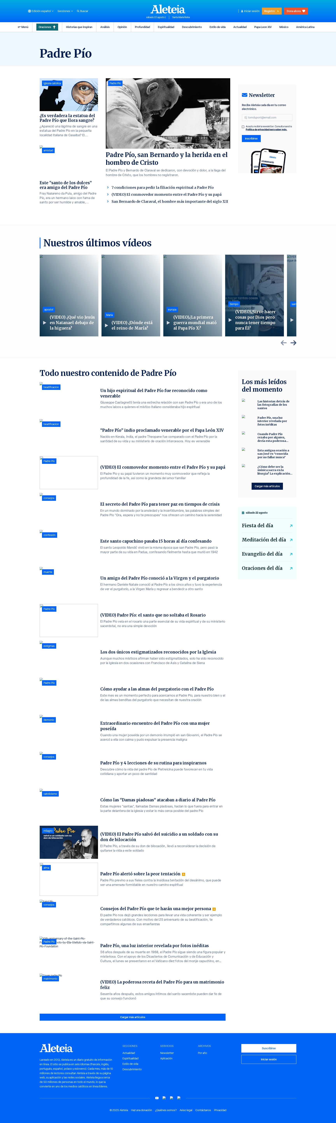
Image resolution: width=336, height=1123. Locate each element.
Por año (202, 1053)
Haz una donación (141, 1110)
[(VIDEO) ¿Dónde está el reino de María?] (131, 295)
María (109, 315)
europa (172, 309)
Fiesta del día (257, 526)
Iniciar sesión (252, 11)
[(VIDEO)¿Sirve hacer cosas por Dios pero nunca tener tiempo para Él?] (254, 295)
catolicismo (50, 794)
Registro (269, 11)
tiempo (234, 304)
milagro (48, 831)
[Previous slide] (284, 342)
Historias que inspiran (79, 27)
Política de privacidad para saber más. (266, 129)
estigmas (49, 646)
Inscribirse (251, 138)
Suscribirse (269, 1048)
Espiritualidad (166, 27)
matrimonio (50, 978)
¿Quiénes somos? (166, 1110)
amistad (48, 150)
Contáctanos (203, 1110)
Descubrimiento (192, 27)
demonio (49, 720)
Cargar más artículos (132, 1017)
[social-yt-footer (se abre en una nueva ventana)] (157, 1098)
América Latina (305, 27)
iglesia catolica (52, 83)
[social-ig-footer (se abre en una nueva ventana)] (179, 1098)
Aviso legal (186, 1110)
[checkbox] (243, 127)
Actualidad (240, 27)
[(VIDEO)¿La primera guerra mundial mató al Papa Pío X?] (192, 295)
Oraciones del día (262, 568)
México (283, 27)
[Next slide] (293, 342)
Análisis (105, 27)
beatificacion (51, 387)
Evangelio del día (262, 554)
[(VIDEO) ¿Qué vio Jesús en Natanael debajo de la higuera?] (69, 295)
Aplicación (166, 1058)
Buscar (84, 11)
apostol (48, 309)
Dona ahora (294, 11)
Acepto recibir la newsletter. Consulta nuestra (269, 128)
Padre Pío (115, 83)
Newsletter (167, 1053)
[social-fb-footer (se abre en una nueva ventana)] (164, 1098)
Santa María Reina (181, 17)
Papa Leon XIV (263, 27)
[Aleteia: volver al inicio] (168, 9)
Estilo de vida (218, 27)
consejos (49, 498)
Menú (24, 27)
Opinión (122, 27)
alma (46, 867)
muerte (48, 572)
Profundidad (142, 27)
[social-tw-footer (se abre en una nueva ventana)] (171, 1098)
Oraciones (45, 27)
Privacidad (220, 1110)
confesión (50, 535)
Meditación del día (264, 540)
